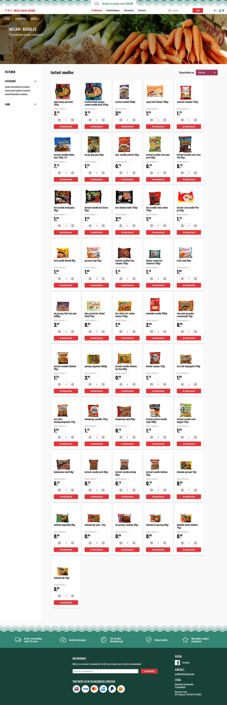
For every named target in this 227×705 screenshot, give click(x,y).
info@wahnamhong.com (184, 674)
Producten (20, 18)
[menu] (118, 10)
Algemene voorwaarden (184, 684)
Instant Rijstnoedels (16, 94)
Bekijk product (60, 109)
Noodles (35, 18)
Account (220, 10)
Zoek (198, 10)
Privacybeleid (180, 687)
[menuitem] (96, 10)
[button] (215, 10)
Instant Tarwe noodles (17, 86)
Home (7, 18)
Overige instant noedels (17, 90)
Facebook (185, 662)
